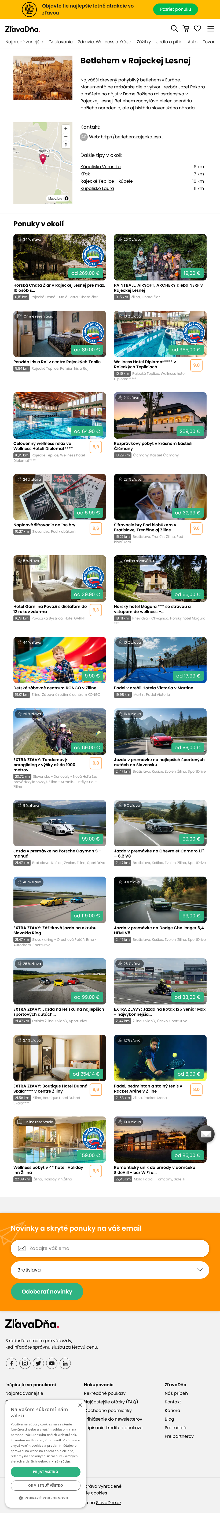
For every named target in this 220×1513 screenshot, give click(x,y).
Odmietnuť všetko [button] (45, 1485)
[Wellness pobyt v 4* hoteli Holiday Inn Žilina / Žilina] (59, 1149)
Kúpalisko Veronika (100, 167)
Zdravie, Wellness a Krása (104, 42)
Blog (169, 1419)
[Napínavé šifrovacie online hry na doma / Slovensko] (59, 509)
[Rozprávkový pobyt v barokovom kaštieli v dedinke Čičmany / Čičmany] (160, 427)
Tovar (209, 42)
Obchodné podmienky (108, 1410)
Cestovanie (61, 42)
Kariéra (172, 1410)
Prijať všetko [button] (45, 1471)
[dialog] (45, 1454)
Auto (192, 42)
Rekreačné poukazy (105, 1393)
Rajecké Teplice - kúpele (106, 181)
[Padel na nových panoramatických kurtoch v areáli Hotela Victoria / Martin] (160, 667)
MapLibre (55, 198)
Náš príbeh (176, 1393)
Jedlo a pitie (169, 42)
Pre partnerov (179, 1436)
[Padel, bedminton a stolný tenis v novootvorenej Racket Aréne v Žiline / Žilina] (160, 1070)
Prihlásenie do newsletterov (113, 1419)
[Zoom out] (66, 137)
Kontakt (173, 1402)
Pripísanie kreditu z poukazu (113, 1428)
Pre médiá (175, 1428)
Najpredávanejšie (24, 42)
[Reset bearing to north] (66, 144)
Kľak (85, 174)
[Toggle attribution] (66, 198)
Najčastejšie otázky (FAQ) (111, 1402)
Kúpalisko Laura (97, 188)
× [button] (80, 1405)
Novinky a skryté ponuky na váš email (76, 1228)
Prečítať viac (61, 1461)
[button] (174, 28)
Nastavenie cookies (86, 1493)
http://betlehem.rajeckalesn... (132, 137)
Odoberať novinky (47, 1291)
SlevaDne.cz (108, 1503)
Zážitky (144, 42)
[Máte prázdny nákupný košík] (186, 28)
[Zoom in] (66, 129)
